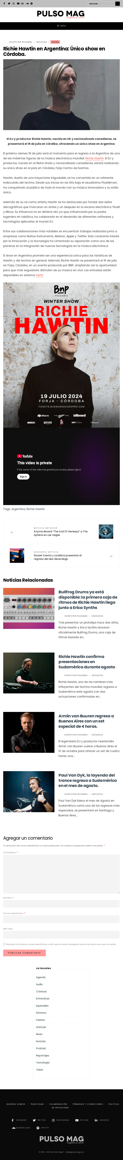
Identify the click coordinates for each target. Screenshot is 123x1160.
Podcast (41, 1048)
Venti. (39, 275)
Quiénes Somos (15, 1104)
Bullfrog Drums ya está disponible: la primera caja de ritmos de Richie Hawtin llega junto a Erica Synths (87, 599)
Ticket (39, 1069)
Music (39, 1034)
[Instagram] (13, 3)
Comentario (10, 852)
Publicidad (37, 1104)
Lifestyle (41, 1027)
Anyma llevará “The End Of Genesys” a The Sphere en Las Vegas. (61, 532)
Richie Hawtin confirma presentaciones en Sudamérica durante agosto (86, 662)
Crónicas (41, 991)
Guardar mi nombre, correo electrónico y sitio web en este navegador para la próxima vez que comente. (61, 944)
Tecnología (42, 1062)
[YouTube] (18, 3)
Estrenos (41, 1012)
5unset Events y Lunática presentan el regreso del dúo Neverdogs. (58, 556)
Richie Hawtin (94, 158)
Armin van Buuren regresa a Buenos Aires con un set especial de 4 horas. (86, 721)
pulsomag (27, 42)
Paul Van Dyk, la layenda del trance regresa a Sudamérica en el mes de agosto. (87, 780)
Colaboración (58, 1104)
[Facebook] (4, 3)
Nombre (8, 897)
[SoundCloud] (27, 3)
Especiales (42, 1005)
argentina (18, 509)
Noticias (41, 1041)
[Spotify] (31, 3)
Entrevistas (42, 998)
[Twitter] (9, 3)
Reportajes (42, 1055)
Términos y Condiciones (88, 1104)
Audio (39, 984)
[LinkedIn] (22, 3)
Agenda (55, 42)
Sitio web (8, 928)
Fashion (40, 1020)
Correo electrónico (14, 913)
